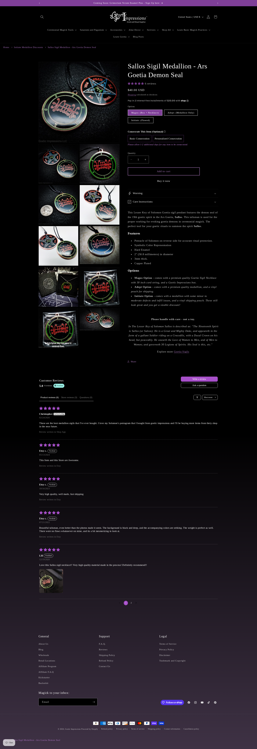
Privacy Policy (166, 649)
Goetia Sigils (181, 351)
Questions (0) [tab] (86, 397)
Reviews (103, 649)
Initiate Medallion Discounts (28, 47)
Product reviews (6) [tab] (49, 397)
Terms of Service (168, 644)
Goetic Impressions (73, 729)
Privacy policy (122, 729)
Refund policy (107, 729)
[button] (42, 17)
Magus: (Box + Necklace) (145, 112)
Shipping (132, 95)
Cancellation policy (191, 729)
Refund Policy (106, 660)
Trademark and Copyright (172, 660)
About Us (43, 644)
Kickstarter (44, 677)
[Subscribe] (93, 702)
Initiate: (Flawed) (140, 120)
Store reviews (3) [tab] (69, 397)
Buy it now (163, 181)
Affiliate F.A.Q (46, 672)
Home (6, 47)
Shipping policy (154, 729)
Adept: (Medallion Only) (181, 112)
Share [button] (133, 361)
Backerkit (43, 683)
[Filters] (197, 397)
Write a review (199, 379)
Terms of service (138, 729)
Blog (41, 649)
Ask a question (199, 385)
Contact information (172, 729)
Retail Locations (47, 660)
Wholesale (44, 655)
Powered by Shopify (89, 729)
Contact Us (104, 666)
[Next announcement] (217, 3)
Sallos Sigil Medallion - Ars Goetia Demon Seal (72, 47)
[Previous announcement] (39, 3)
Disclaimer (164, 655)
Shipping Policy (107, 655)
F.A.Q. (102, 644)
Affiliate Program (47, 666)
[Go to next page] (136, 603)
